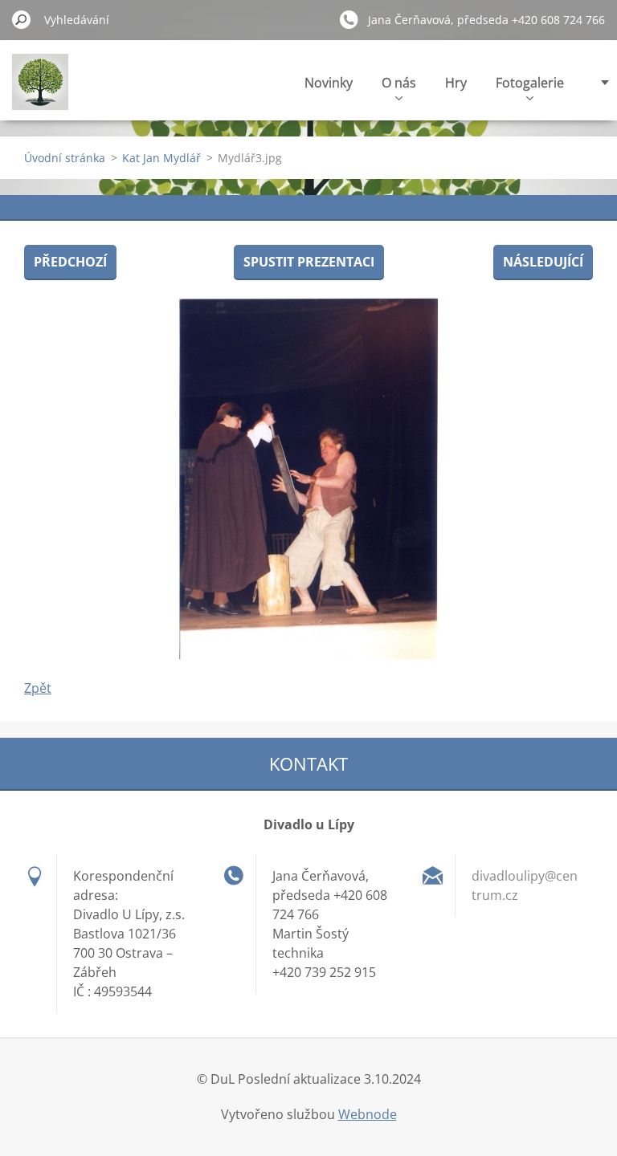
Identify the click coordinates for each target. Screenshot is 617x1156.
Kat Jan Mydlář (161, 157)
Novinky (328, 83)
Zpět (37, 688)
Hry (456, 83)
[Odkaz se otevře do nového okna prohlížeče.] (308, 478)
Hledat (21, 19)
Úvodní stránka (64, 157)
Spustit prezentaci (308, 262)
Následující (543, 262)
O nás (399, 83)
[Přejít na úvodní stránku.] (40, 91)
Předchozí (70, 262)
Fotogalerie (530, 83)
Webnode (367, 1114)
